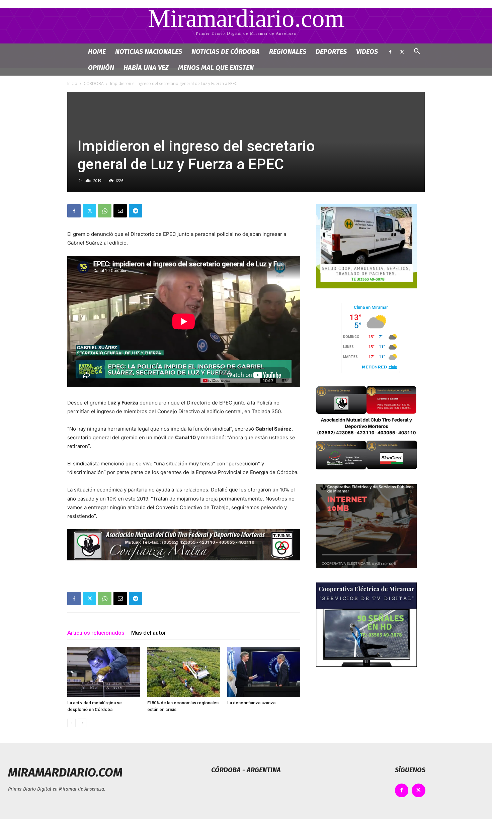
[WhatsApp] (104, 210)
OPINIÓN (101, 68)
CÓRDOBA (94, 83)
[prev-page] (71, 723)
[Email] (120, 210)
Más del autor (148, 632)
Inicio (72, 83)
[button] (417, 52)
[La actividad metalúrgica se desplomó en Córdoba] (103, 672)
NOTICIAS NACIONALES (148, 52)
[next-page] (82, 723)
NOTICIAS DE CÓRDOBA (225, 52)
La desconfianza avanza (251, 702)
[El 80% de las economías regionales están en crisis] (183, 672)
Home (97, 52)
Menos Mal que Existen (216, 68)
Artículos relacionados (96, 632)
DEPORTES (331, 52)
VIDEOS (367, 52)
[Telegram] (135, 210)
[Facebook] (390, 51)
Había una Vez (146, 68)
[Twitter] (402, 51)
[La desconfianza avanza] (263, 672)
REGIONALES (287, 52)
